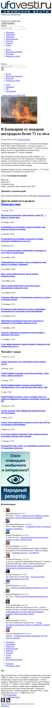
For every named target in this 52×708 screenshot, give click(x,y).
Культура (9, 41)
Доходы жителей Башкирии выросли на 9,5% (25, 578)
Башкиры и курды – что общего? (25, 553)
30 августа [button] (5, 15)
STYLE (6, 704)
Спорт (8, 45)
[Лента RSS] (8, 701)
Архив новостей (8, 95)
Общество (10, 37)
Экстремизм (11, 91)
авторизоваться (44, 196)
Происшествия (12, 39)
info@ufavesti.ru (13, 697)
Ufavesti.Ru (11, 695)
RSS (23, 95)
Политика (10, 32)
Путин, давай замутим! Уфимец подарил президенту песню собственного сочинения (27, 517)
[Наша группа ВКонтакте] (3, 701)
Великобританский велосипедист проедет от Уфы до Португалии (27, 538)
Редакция (10, 54)
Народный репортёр (14, 52)
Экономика (10, 35)
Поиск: (4, 26)
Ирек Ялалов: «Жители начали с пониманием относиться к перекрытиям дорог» (25, 567)
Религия (9, 43)
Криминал (10, 87)
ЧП (7, 89)
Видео (8, 50)
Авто (8, 85)
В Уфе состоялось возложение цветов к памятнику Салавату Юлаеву (28, 625)
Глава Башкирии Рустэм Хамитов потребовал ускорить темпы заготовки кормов (25, 613)
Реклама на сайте (13, 56)
